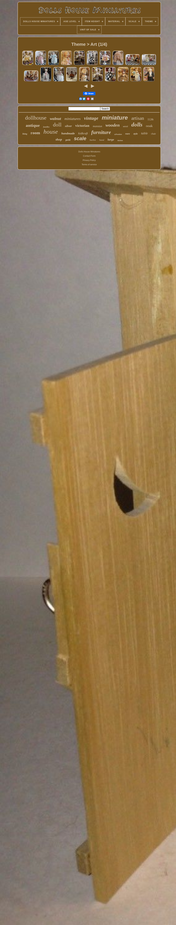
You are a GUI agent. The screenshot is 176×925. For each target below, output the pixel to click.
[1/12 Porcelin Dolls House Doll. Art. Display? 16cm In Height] (46, 81)
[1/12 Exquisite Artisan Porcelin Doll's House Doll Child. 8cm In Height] (53, 65)
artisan (137, 118)
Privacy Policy (89, 160)
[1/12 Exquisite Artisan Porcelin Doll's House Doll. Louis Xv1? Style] (118, 65)
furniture (101, 132)
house (50, 131)
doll (57, 125)
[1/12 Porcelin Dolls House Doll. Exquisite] (105, 65)
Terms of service (89, 164)
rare (127, 133)
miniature (115, 117)
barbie (93, 140)
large (111, 139)
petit (67, 139)
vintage (91, 118)
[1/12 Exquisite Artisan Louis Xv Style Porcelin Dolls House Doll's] (31, 81)
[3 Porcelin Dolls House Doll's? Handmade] (133, 65)
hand (101, 140)
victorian (82, 126)
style (135, 133)
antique (33, 125)
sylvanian (118, 134)
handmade (68, 133)
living (25, 134)
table (144, 133)
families (46, 127)
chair (153, 133)
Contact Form (89, 156)
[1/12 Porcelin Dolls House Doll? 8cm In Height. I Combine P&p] (136, 81)
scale (80, 138)
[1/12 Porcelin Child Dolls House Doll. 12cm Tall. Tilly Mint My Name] (59, 81)
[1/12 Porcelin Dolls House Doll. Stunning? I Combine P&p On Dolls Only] (149, 81)
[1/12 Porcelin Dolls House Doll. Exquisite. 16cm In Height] (123, 81)
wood (125, 126)
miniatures (72, 119)
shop (59, 139)
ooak (149, 126)
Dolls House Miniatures (89, 151)
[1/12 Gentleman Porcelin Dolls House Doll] (97, 81)
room (35, 133)
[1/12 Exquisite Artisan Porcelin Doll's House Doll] (41, 65)
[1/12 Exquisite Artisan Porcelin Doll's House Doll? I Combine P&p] (66, 65)
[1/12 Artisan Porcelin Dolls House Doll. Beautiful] (28, 65)
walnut (55, 119)
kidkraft (83, 133)
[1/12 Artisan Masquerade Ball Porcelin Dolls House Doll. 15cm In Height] (92, 65)
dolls (136, 124)
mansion (97, 126)
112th (150, 119)
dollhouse (35, 118)
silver (68, 126)
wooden (113, 125)
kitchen (120, 140)
